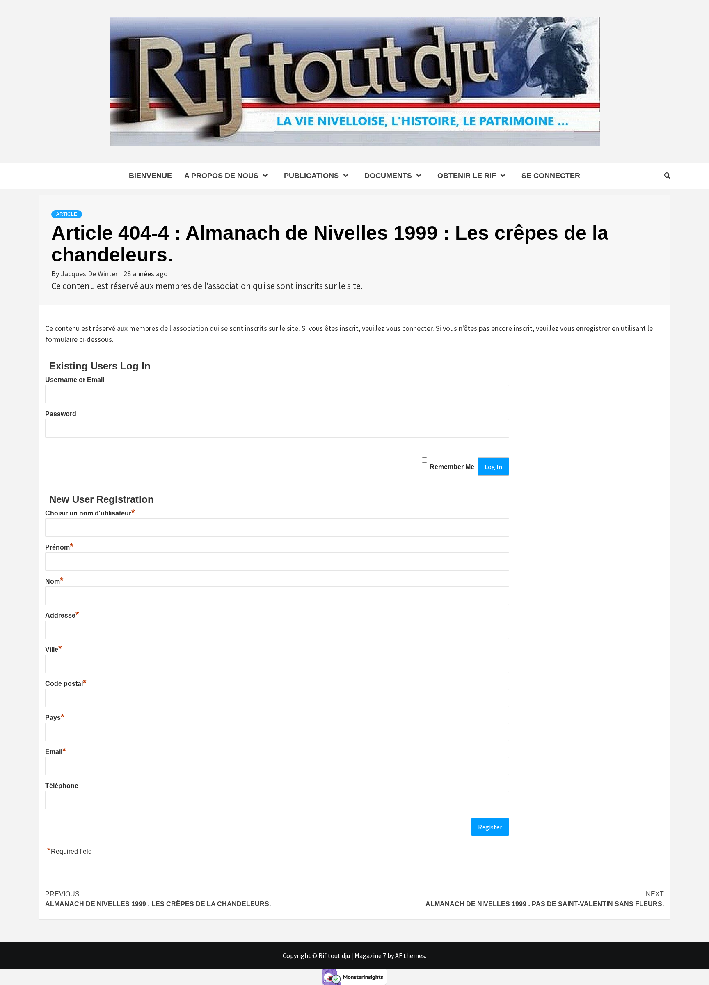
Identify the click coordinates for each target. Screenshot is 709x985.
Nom (54, 581)
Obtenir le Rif (466, 176)
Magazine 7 (370, 955)
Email (55, 751)
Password (60, 413)
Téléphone (61, 785)
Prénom (59, 547)
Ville (53, 649)
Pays (54, 717)
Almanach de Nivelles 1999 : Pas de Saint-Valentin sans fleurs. (544, 899)
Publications (311, 176)
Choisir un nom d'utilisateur (90, 513)
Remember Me (452, 466)
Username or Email (74, 379)
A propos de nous (221, 176)
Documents (388, 176)
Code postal (66, 683)
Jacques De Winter (90, 273)
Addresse (62, 615)
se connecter (550, 176)
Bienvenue (150, 176)
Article (66, 214)
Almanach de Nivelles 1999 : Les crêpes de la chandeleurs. (158, 899)
